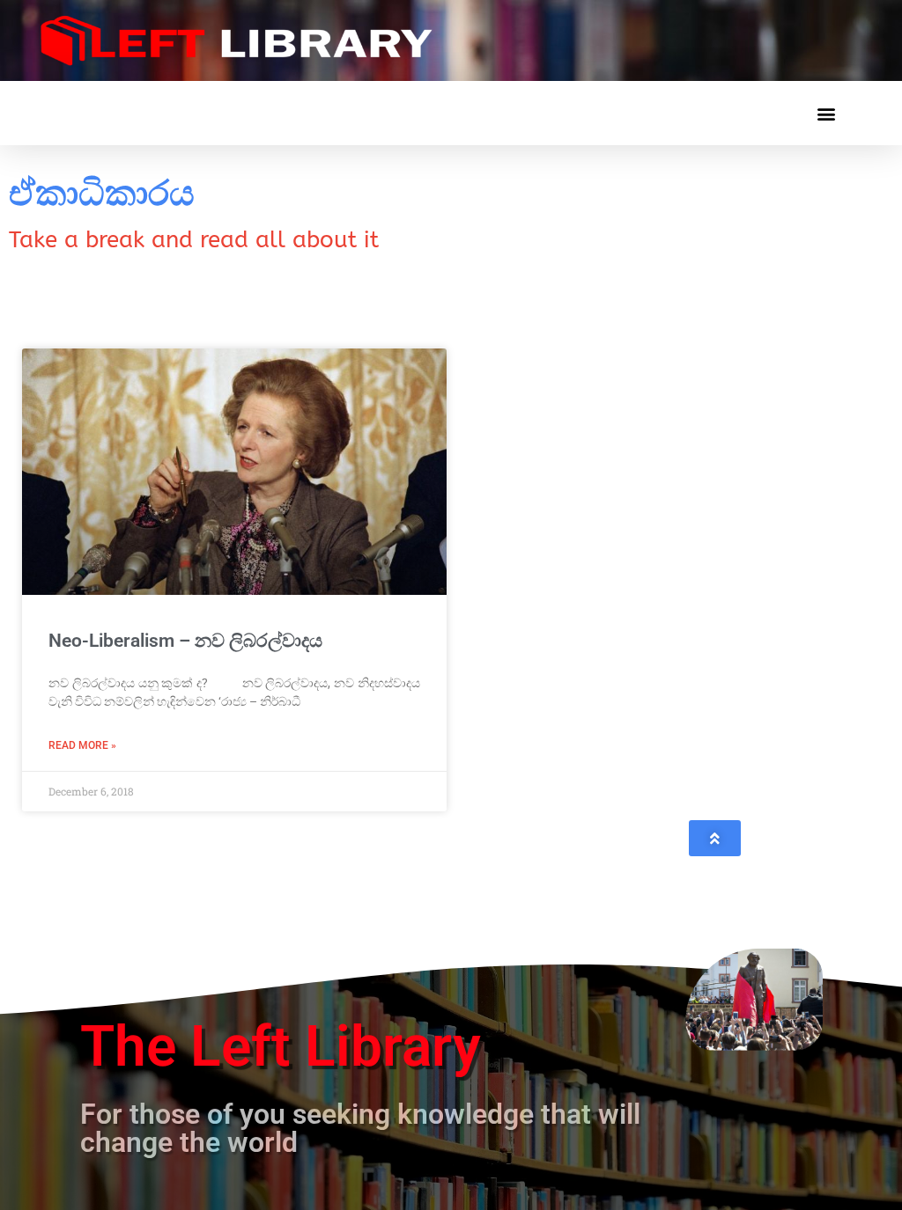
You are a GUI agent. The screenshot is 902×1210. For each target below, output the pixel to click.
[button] (825, 113)
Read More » (82, 745)
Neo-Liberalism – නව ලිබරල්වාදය (185, 640)
